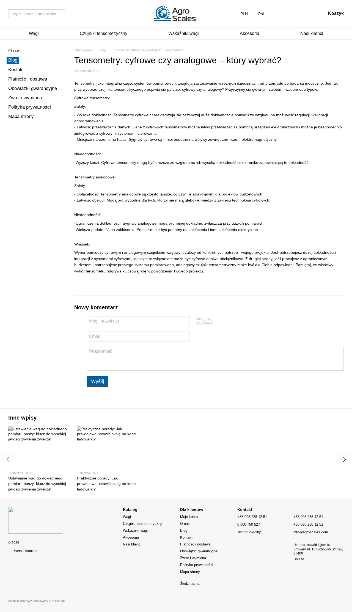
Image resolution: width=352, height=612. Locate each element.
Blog (12, 60)
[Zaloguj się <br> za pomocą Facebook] (218, 321)
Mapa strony (21, 116)
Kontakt (16, 69)
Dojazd (298, 559)
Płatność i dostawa (27, 79)
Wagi (34, 33)
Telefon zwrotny (249, 532)
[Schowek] (292, 13)
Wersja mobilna (25, 551)
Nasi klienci (311, 33)
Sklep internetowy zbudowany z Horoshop (36, 600)
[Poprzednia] (8, 459)
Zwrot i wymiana (25, 97)
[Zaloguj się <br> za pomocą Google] (227, 321)
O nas (14, 50)
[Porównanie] (278, 13)
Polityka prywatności (29, 107)
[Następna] (344, 459)
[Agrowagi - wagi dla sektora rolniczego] (35, 520)
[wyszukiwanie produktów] (60, 13)
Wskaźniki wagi (183, 33)
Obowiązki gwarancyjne (32, 88)
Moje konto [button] (189, 517)
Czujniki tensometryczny (103, 33)
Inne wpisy (22, 418)
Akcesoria (249, 33)
